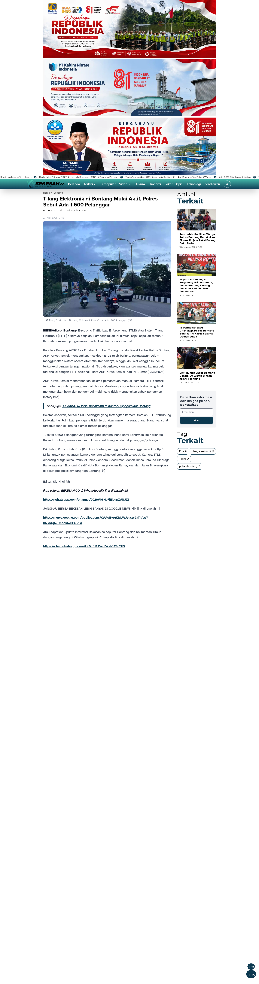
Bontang (58, 192)
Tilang (183, 458)
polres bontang (188, 466)
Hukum (140, 184)
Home (46, 192)
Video (123, 184)
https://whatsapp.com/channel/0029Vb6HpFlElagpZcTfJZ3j (86, 499)
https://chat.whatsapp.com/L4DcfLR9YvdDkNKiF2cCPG (84, 546)
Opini (179, 184)
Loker (168, 184)
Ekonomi (155, 184)
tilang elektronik (202, 451)
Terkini (88, 184)
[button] (144, 971)
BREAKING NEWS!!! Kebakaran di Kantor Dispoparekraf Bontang (106, 406)
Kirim (196, 420)
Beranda (74, 184)
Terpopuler (108, 184)
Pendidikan (212, 184)
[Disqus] (107, 601)
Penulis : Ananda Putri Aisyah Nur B (64, 210)
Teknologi (194, 184)
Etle (182, 451)
